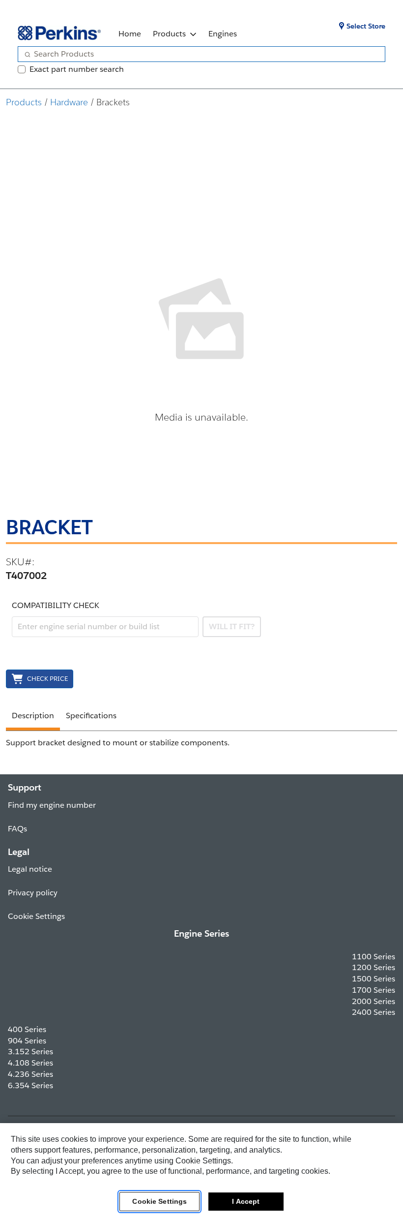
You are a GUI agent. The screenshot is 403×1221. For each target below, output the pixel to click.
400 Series (27, 1029)
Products (169, 34)
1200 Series (373, 967)
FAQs (17, 829)
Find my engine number (52, 805)
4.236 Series (30, 1074)
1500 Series (373, 979)
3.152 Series (30, 1051)
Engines (222, 34)
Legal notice (30, 869)
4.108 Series (30, 1063)
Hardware (69, 102)
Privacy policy (33, 892)
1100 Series (373, 956)
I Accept (245, 1201)
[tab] (33, 717)
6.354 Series (30, 1085)
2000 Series (373, 1001)
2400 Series (373, 1012)
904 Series (27, 1041)
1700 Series (373, 990)
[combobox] (197, 54)
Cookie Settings (159, 1201)
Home (129, 34)
